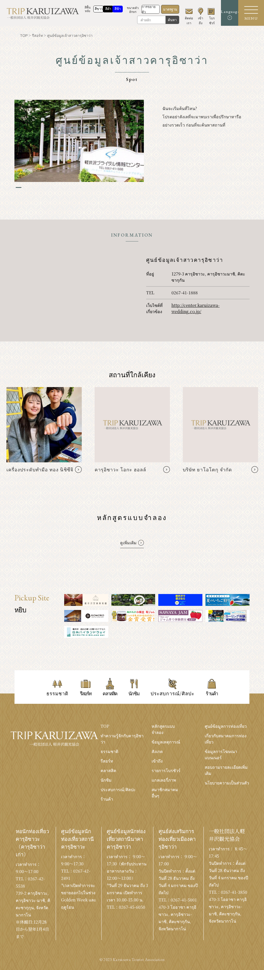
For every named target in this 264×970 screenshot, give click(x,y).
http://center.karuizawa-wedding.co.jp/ (195, 308)
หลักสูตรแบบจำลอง (163, 729)
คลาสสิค (108, 770)
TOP (105, 726)
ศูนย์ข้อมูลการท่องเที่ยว (226, 726)
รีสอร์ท (107, 761)
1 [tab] (18, 187)
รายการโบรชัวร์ (166, 770)
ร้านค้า (107, 799)
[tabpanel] (79, 141)
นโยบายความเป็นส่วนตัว (227, 783)
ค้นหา (172, 20)
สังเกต (157, 751)
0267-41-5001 (184, 900)
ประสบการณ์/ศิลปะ (118, 789)
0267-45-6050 (132, 907)
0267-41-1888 (184, 293)
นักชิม (106, 780)
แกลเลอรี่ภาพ (164, 780)
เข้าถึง (157, 761)
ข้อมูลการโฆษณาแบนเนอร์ (221, 754)
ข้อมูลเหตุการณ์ (166, 742)
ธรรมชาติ (109, 751)
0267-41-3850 (234, 892)
